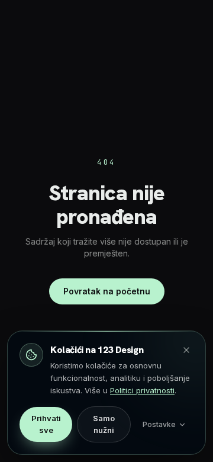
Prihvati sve (46, 424)
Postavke (159, 424)
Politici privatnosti (142, 390)
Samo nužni (104, 424)
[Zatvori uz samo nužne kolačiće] (186, 350)
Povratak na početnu (106, 291)
